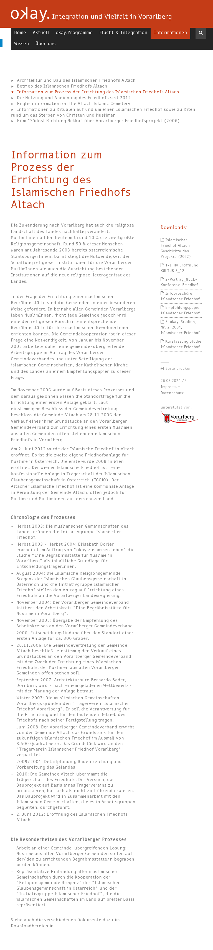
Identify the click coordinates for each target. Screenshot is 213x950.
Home (20, 32)
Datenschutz (172, 393)
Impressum (171, 386)
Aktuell (41, 32)
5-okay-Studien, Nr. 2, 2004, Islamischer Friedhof (180, 327)
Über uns (45, 43)
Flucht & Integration (123, 32)
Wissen (21, 43)
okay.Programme (74, 32)
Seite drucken (178, 368)
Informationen (170, 32)
